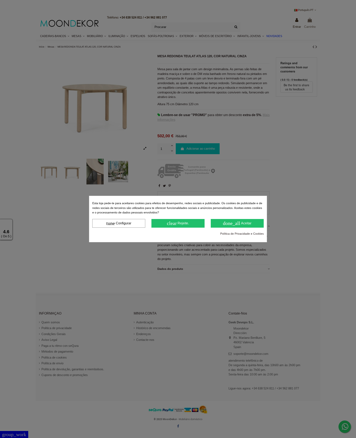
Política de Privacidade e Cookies (242, 233)
